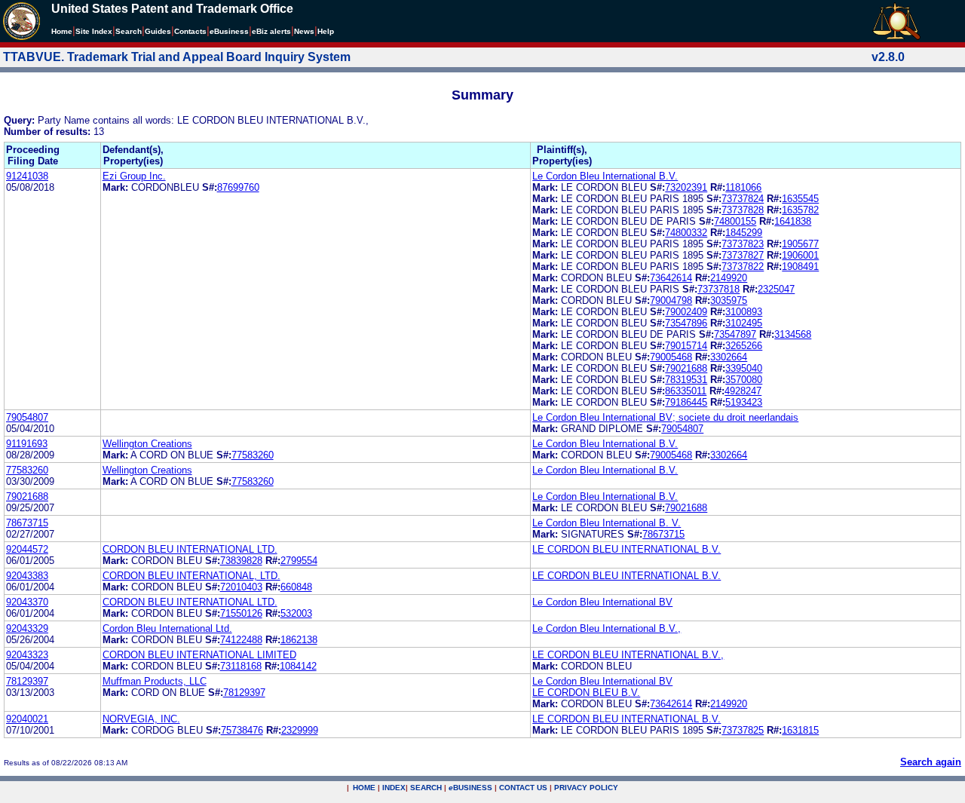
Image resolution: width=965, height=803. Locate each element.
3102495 (743, 323)
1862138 (298, 639)
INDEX (394, 787)
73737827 (742, 255)
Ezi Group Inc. (134, 176)
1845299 (743, 232)
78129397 (27, 681)
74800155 (735, 221)
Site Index (93, 31)
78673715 (27, 523)
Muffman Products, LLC (155, 681)
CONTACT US (523, 787)
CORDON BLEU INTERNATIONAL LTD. (190, 549)
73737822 (742, 266)
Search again (930, 762)
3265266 (743, 345)
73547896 (686, 323)
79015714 (686, 345)
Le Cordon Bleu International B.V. (605, 176)
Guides (158, 31)
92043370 (27, 602)
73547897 (735, 334)
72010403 (241, 587)
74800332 (686, 232)
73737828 (742, 210)
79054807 (27, 417)
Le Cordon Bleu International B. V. (606, 523)
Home (61, 31)
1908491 (800, 266)
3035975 (728, 300)
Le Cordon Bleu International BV (602, 602)
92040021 (27, 719)
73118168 (241, 666)
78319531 (686, 379)
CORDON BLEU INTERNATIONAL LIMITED (199, 654)
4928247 (743, 391)
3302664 (728, 357)
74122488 (241, 639)
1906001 (800, 255)
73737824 (742, 198)
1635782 (800, 210)
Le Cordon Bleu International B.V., (606, 628)
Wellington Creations (147, 443)
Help (325, 31)
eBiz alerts (271, 31)
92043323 (27, 654)
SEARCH (426, 787)
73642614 (671, 278)
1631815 (800, 730)
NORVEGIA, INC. (141, 719)
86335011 (685, 391)
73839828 (241, 560)
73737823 (742, 244)
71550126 (241, 613)
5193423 (743, 402)
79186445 (686, 402)
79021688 (686, 368)
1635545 (800, 198)
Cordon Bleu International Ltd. (167, 628)
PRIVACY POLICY (586, 787)
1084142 (298, 666)
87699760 (238, 187)
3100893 (743, 311)
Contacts (190, 31)
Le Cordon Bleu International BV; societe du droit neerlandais (665, 417)
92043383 (27, 575)
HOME (364, 787)
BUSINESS (470, 787)
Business (229, 31)
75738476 (242, 730)
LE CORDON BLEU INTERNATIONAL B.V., (628, 654)
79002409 (686, 311)
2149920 (728, 278)
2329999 (299, 730)
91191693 (26, 443)
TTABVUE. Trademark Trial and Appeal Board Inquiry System (177, 57)
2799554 (298, 560)
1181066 (743, 187)
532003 (296, 613)
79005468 (671, 357)
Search (128, 31)
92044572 (27, 549)
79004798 (671, 300)
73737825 (742, 730)
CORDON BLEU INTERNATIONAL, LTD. (191, 575)
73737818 (718, 289)
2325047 (776, 289)
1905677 (800, 244)
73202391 (686, 187)
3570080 (743, 379)
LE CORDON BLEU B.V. (586, 692)
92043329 (27, 628)
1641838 (792, 221)
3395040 (743, 368)
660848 (296, 587)
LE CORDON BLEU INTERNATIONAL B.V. (626, 549)
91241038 (27, 176)
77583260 (252, 455)
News (304, 31)
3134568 (792, 334)
